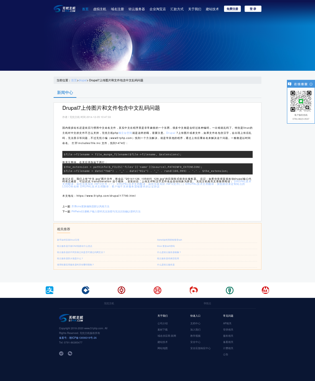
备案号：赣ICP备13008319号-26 (78, 337)
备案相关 (228, 342)
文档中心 (195, 323)
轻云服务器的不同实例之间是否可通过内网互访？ (81, 252)
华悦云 (207, 303)
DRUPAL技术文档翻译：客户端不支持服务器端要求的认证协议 (120, 186)
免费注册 (232, 9)
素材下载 (163, 329)
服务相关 (228, 335)
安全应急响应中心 (200, 348)
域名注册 (117, 8)
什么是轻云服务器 (166, 264)
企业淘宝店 (157, 8)
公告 (225, 354)
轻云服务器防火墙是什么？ (70, 258)
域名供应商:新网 (167, 335)
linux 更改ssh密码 (166, 245)
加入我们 (195, 329)
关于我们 (194, 8)
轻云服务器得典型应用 (168, 258)
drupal (83, 80)
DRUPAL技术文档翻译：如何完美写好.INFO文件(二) (150, 184)
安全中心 (195, 342)
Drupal (171, 133)
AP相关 (227, 323)
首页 (85, 8)
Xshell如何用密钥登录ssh (169, 239)
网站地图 (163, 348)
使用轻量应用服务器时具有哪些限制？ (75, 264)
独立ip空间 (125, 133)
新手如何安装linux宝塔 (68, 239)
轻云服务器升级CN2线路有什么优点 (74, 245)
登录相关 (228, 329)
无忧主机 (109, 303)
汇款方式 (177, 8)
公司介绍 (163, 323)
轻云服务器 (137, 8)
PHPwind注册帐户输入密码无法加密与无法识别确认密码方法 (106, 211)
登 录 (253, 9)
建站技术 (212, 8)
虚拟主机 (99, 8)
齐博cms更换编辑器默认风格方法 (90, 206)
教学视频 (195, 335)
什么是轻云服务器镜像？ (169, 252)
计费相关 (228, 348)
